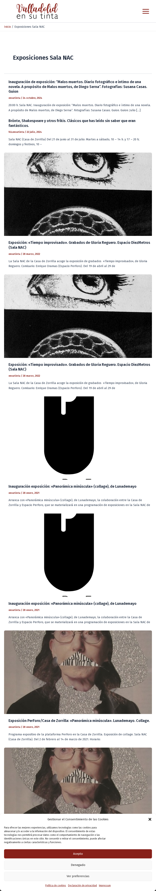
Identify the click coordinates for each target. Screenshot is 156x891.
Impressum (105, 885)
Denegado (78, 865)
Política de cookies (55, 885)
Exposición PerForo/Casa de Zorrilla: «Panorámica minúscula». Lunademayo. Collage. (79, 720)
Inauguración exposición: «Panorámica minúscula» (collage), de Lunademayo (72, 486)
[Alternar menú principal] (146, 11)
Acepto (78, 854)
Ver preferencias (78, 876)
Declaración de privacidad (82, 885)
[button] (150, 819)
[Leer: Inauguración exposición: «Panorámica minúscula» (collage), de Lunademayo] (78, 438)
